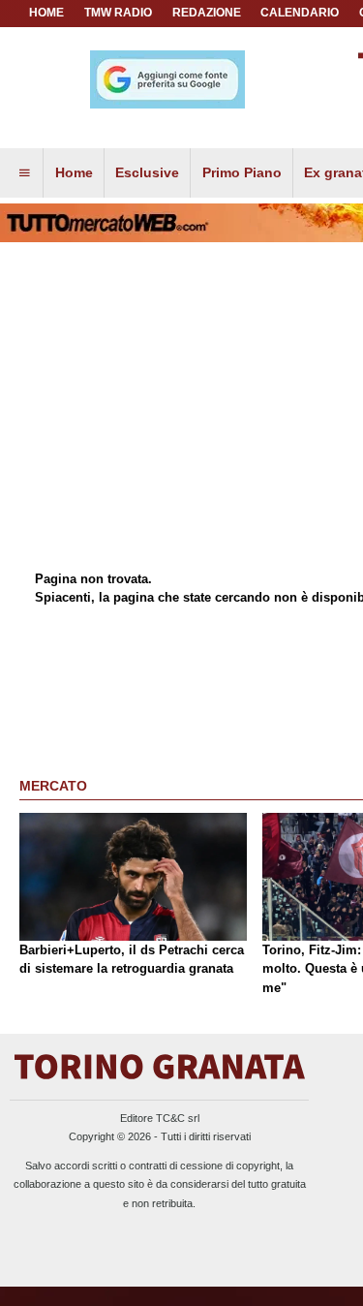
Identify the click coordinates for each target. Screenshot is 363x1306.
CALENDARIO (299, 12)
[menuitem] (24, 173)
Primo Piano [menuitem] (242, 172)
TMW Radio (118, 12)
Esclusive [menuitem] (147, 172)
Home (46, 12)
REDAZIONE (206, 12)
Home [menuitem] (74, 172)
